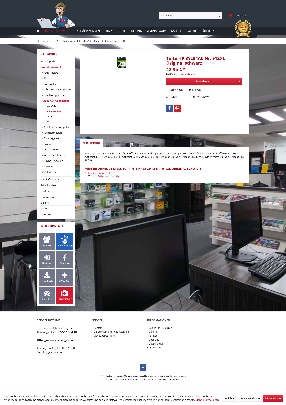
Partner (45, 208)
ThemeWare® (173, 379)
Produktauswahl (51, 67)
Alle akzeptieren (250, 398)
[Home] (38, 31)
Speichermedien (52, 132)
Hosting (45, 191)
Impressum (155, 347)
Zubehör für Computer (56, 127)
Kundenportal (48, 61)
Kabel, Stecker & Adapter (57, 89)
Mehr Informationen (207, 399)
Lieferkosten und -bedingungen (111, 331)
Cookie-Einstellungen (160, 327)
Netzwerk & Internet (54, 155)
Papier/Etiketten (52, 106)
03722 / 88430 (66, 332)
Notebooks (49, 84)
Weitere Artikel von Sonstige (104, 176)
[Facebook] (169, 108)
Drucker (47, 143)
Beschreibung (92, 143)
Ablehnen (230, 398)
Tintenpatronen (53, 111)
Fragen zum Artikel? (99, 172)
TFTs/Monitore (51, 149)
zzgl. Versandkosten (185, 74)
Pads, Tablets (50, 72)
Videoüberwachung (104, 335)
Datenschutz (156, 343)
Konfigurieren (273, 398)
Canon (49, 116)
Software (48, 166)
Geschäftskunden (50, 179)
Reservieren (202, 81)
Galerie (45, 202)
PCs (45, 78)
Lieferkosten (150, 376)
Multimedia (49, 172)
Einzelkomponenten (54, 95)
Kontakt (98, 327)
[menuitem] (238, 15)
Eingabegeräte (51, 138)
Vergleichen (176, 89)
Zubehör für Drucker (56, 100)
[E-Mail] (177, 108)
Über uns (46, 214)
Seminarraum (48, 197)
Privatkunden (48, 185)
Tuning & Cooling (53, 160)
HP (47, 121)
